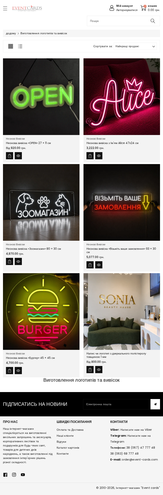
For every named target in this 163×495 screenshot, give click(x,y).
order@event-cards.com (140, 460)
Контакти (63, 454)
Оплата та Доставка (70, 430)
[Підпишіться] (155, 404)
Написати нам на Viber (136, 430)
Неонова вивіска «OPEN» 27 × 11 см (28, 143)
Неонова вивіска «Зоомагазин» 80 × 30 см (33, 249)
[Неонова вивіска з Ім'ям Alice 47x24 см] (121, 96)
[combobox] (123, 21)
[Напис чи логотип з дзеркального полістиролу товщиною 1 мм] (121, 311)
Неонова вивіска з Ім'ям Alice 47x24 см (112, 143)
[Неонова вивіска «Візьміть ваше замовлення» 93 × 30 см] (121, 202)
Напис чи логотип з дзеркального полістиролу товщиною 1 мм (116, 355)
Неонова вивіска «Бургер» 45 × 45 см (30, 358)
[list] (20, 46)
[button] (7, 8)
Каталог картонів (68, 448)
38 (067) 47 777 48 (140, 448)
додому (11, 33)
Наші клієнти (65, 436)
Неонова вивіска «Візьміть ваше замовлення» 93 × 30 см (121, 250)
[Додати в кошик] (9, 155)
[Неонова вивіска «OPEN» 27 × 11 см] (41, 96)
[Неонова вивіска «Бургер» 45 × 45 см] (41, 311)
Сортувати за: (103, 46)
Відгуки (61, 442)
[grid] (10, 46)
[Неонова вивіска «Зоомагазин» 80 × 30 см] (41, 202)
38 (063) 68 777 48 (124, 454)
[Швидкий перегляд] (18, 155)
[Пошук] (153, 21)
